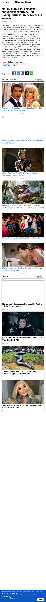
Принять (40, 599)
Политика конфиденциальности (11, 598)
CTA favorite (23, 273)
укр (2, 2)
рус (7, 2)
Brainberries (23, 113)
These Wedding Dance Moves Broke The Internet (22, 238)
